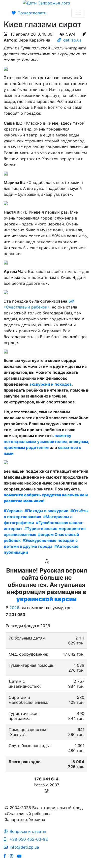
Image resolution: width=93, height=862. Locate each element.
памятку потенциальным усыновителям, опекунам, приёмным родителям (46, 441)
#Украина (13, 510)
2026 (14, 607)
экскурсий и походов (50, 384)
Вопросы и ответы (28, 831)
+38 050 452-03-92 (28, 839)
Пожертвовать (32, 12)
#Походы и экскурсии (46, 510)
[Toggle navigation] (78, 13)
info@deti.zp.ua (24, 847)
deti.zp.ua (72, 40)
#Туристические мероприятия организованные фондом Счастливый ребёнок (45, 534)
